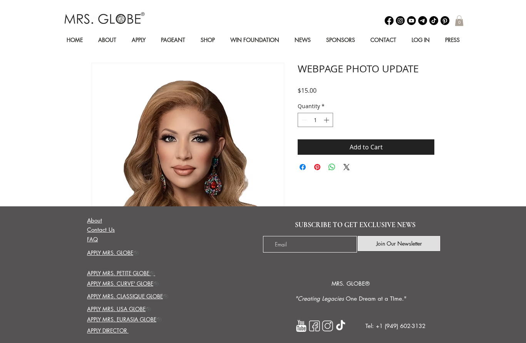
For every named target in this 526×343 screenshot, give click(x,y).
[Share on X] (346, 167)
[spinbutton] (315, 120)
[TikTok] (433, 20)
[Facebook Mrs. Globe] (314, 326)
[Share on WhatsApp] (332, 167)
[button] (459, 20)
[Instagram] (400, 20)
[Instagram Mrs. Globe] (327, 326)
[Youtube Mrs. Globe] (301, 326)
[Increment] (327, 120)
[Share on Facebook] (302, 167)
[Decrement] (303, 120)
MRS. (338, 283)
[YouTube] (411, 20)
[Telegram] (422, 20)
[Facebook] (389, 20)
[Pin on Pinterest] (317, 167)
